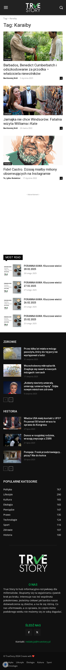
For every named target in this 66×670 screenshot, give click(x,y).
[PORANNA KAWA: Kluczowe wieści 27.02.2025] (12, 287)
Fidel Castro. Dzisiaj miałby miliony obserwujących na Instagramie (30, 171)
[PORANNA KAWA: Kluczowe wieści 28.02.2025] (12, 270)
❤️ (33, 656)
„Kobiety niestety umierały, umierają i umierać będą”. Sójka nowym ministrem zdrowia (41, 386)
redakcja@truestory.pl (38, 641)
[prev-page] (5, 400)
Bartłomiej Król (10, 78)
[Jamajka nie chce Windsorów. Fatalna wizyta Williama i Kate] (33, 100)
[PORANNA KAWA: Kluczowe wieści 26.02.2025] (12, 304)
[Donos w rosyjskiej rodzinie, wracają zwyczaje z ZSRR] (12, 440)
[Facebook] (29, 632)
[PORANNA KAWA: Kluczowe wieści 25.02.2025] (12, 321)
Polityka (7, 59)
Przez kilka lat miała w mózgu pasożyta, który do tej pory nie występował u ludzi (41, 352)
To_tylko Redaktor (11, 178)
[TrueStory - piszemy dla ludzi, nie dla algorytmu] (33, 8)
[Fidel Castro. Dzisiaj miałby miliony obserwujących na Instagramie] (33, 150)
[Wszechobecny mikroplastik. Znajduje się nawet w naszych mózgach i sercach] (12, 370)
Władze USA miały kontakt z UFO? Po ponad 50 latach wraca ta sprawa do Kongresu (42, 421)
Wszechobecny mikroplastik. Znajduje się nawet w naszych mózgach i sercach (40, 369)
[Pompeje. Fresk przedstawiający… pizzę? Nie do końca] (12, 457)
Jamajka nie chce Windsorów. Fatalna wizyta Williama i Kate (32, 121)
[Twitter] (37, 632)
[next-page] (11, 400)
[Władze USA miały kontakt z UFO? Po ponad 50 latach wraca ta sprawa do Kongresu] (12, 423)
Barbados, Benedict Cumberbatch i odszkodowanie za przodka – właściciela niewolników (30, 69)
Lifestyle (7, 113)
